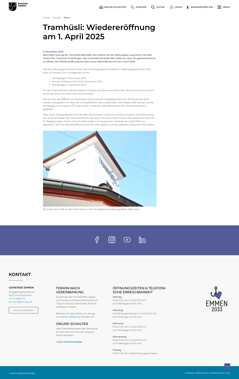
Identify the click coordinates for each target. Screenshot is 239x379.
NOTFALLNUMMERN (23, 310)
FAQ (228, 373)
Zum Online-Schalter (70, 342)
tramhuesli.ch (65, 106)
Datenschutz (216, 373)
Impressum (201, 373)
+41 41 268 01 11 (17, 298)
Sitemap (189, 373)
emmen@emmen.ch (20, 302)
